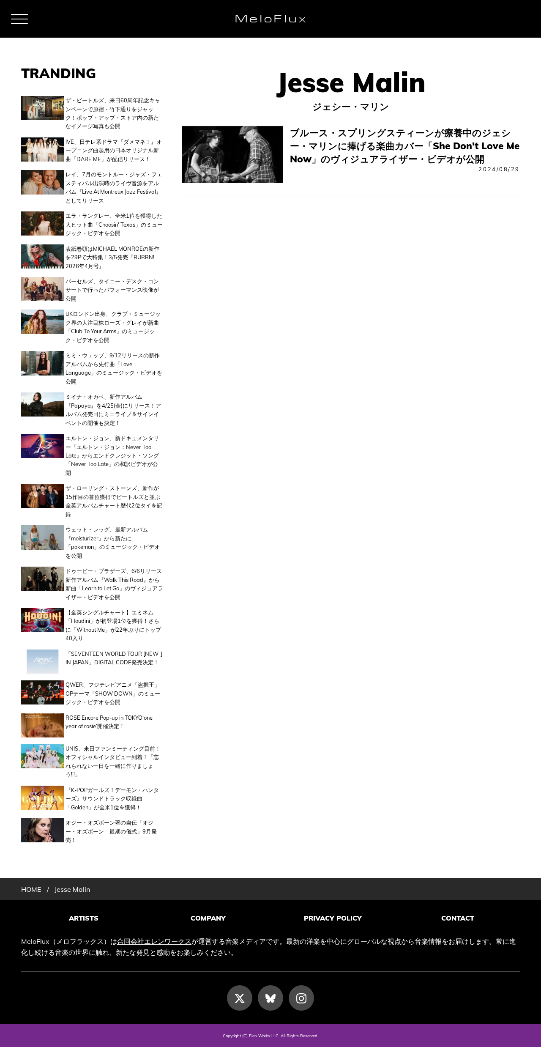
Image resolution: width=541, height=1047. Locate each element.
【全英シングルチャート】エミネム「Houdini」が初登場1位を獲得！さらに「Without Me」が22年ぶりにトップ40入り (113, 625)
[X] (239, 998)
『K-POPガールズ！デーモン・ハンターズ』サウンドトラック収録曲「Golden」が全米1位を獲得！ (112, 799)
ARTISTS (83, 918)
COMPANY (208, 918)
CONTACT (457, 918)
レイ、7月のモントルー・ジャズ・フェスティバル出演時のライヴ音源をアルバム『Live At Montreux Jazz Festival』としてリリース (114, 187)
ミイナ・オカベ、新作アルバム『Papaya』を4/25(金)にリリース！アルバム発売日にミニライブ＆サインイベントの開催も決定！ (113, 409)
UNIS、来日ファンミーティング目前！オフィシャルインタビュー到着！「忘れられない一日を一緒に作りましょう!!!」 (113, 761)
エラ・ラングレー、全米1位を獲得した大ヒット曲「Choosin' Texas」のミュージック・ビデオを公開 (114, 224)
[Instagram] (301, 998)
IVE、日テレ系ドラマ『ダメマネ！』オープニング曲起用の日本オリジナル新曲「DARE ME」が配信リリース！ (114, 150)
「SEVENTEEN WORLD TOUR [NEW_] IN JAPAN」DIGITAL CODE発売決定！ (114, 658)
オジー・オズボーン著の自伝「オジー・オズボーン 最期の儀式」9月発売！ (111, 831)
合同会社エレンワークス (154, 941)
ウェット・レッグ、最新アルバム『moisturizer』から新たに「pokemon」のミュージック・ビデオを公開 (113, 542)
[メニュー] (19, 19)
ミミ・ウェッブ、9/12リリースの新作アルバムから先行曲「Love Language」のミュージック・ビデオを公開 (114, 368)
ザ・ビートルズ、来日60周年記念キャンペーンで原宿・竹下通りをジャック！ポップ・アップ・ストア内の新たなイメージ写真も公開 (113, 113)
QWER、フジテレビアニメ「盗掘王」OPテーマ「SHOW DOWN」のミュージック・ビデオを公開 (113, 693)
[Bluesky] (270, 998)
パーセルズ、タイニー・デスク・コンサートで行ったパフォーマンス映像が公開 (112, 290)
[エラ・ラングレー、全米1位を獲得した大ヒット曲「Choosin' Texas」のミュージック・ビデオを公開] (42, 224)
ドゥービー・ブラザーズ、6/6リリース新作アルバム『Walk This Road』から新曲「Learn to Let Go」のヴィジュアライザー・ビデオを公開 (114, 583)
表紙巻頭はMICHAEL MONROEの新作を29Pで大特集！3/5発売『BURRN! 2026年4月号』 (112, 257)
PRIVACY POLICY (333, 918)
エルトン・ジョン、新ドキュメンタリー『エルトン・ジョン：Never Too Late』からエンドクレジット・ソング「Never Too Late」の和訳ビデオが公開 (112, 455)
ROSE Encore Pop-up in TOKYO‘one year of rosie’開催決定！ (109, 721)
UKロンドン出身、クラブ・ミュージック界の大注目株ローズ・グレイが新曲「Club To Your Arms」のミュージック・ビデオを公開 (113, 326)
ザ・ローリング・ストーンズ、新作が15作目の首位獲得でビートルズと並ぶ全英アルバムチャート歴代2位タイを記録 (114, 501)
